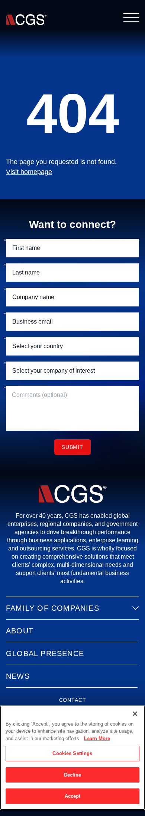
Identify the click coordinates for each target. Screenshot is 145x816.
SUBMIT (72, 447)
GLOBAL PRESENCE (45, 653)
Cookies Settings (72, 753)
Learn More (97, 738)
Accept (73, 796)
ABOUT (19, 631)
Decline (72, 775)
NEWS (18, 676)
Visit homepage (29, 172)
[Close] (135, 714)
